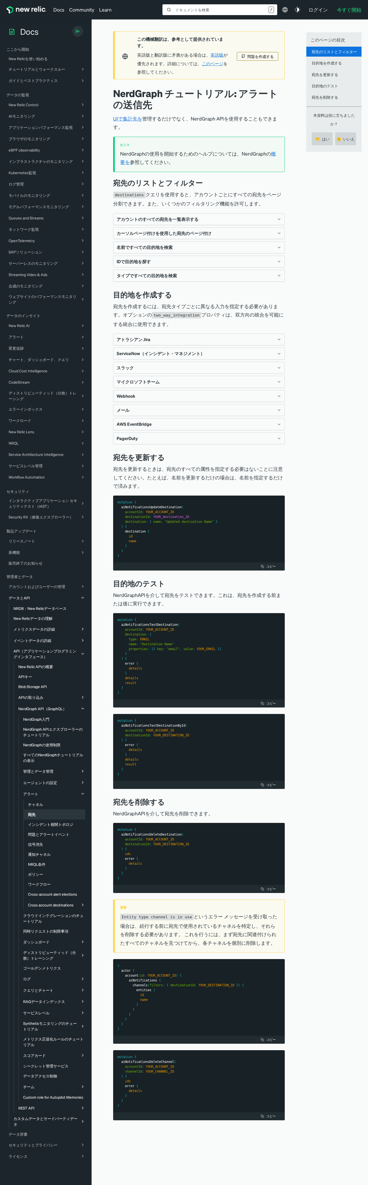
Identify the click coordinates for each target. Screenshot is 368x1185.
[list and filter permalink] (207, 182)
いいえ (345, 138)
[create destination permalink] (176, 294)
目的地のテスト (325, 85)
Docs (58, 9)
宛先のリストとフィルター (334, 51)
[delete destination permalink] (169, 802)
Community (81, 9)
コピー (271, 566)
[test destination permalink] (169, 583)
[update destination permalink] (169, 457)
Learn (105, 9)
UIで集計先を (127, 118)
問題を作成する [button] (260, 56)
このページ (212, 63)
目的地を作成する (327, 62)
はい (322, 138)
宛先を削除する (325, 97)
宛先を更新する (325, 74)
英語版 (216, 55)
